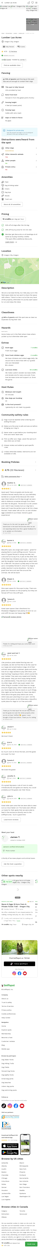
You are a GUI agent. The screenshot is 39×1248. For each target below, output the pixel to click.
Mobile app (6, 1049)
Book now (31, 1244)
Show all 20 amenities (12, 204)
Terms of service (8, 1006)
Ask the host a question (13, 864)
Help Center (6, 1018)
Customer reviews (8, 1041)
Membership (6, 1034)
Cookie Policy (21, 1239)
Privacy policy (6, 1010)
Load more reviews (11, 820)
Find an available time (12, 65)
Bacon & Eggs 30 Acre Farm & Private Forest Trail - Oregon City (16, 905)
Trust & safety (7, 1002)
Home (4, 1026)
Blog (3, 1045)
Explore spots (6, 1030)
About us (5, 999)
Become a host (7, 1037)
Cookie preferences (9, 1014)
